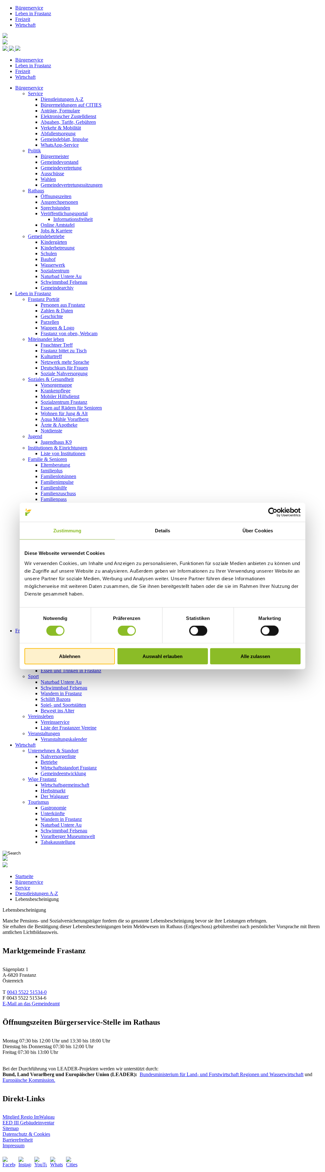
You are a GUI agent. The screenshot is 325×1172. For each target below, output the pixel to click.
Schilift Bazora (55, 699)
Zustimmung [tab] (67, 530)
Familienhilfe (54, 487)
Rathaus (36, 190)
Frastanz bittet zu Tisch (64, 350)
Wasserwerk (53, 265)
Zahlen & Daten (57, 310)
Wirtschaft (25, 25)
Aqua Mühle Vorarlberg (65, 419)
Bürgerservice (29, 7)
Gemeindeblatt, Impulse (64, 139)
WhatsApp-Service (60, 145)
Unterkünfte (53, 813)
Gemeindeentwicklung (63, 773)
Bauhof (48, 259)
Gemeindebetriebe (46, 236)
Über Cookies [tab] (257, 530)
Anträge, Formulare (60, 110)
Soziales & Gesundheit (51, 379)
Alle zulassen (255, 656)
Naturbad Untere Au (61, 276)
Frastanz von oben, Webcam (69, 333)
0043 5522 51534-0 (27, 992)
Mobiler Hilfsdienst (60, 396)
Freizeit (22, 19)
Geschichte (52, 316)
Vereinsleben (41, 716)
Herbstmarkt (53, 790)
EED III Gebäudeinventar (28, 1122)
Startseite (24, 876)
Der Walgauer (55, 796)
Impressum (13, 1145)
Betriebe (49, 762)
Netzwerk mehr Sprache (65, 362)
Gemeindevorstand (59, 162)
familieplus (52, 470)
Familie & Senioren (47, 459)
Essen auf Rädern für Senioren (71, 407)
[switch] (127, 631)
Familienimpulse (57, 482)
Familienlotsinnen (58, 476)
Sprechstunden (55, 207)
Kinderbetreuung (58, 247)
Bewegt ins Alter (57, 710)
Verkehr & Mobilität (61, 127)
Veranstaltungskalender (64, 739)
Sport (33, 676)
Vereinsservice (55, 722)
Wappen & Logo (57, 327)
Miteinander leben (46, 339)
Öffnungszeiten (56, 196)
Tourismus (38, 802)
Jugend (35, 436)
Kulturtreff (51, 356)
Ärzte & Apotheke (59, 425)
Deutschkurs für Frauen (64, 367)
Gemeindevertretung (61, 167)
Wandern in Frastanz (61, 693)
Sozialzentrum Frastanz (64, 402)
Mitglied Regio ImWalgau (29, 1117)
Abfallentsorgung (58, 133)
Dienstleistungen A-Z (62, 99)
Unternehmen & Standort (53, 750)
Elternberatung (55, 465)
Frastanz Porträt (43, 299)
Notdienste (51, 430)
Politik (34, 150)
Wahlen (48, 179)
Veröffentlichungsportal (64, 213)
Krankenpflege (55, 390)
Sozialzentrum (55, 270)
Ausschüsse (52, 173)
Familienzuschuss (58, 493)
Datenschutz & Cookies (26, 1134)
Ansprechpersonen (59, 202)
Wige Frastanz (42, 779)
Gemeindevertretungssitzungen (72, 185)
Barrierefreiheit (18, 1139)
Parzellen (50, 322)
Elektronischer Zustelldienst (68, 116)
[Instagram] (24, 1163)
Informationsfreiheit (73, 219)
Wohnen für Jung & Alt (64, 413)
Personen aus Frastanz (63, 305)
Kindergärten (54, 242)
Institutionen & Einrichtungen (57, 447)
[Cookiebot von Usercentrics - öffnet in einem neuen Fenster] (273, 512)
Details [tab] (162, 530)
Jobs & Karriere (56, 230)
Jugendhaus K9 (56, 442)
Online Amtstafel (58, 225)
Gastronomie (53, 807)
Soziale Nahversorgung (64, 373)
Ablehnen (69, 656)
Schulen (49, 253)
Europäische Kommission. (29, 1080)
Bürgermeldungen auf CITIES (71, 105)
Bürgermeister (55, 156)
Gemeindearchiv (57, 287)
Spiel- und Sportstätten (63, 705)
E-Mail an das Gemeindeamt (31, 1003)
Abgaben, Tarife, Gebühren (68, 122)
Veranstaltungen (44, 733)
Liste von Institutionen (63, 453)
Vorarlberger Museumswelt (68, 836)
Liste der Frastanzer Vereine (68, 727)
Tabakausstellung (58, 842)
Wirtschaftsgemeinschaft (65, 785)
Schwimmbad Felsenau (64, 282)
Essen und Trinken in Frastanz (71, 670)
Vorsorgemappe (56, 385)
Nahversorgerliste (58, 756)
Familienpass (54, 499)
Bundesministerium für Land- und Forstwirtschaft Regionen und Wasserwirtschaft (221, 1074)
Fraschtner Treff (57, 345)
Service (35, 93)
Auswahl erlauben (162, 656)
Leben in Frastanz (33, 13)
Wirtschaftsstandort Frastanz (69, 767)
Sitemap (11, 1128)
